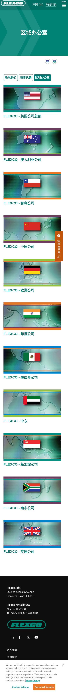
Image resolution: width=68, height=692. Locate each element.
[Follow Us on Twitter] (29, 637)
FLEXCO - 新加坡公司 (20, 464)
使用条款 (12, 657)
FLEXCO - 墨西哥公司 (20, 377)
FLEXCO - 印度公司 (18, 334)
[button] (33, 4)
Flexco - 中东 (15, 421)
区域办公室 (42, 77)
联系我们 (10, 77)
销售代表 (25, 77)
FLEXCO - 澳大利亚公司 (22, 160)
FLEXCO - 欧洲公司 (18, 290)
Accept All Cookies (44, 687)
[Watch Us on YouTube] (37, 637)
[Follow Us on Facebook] (21, 637)
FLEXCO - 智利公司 (18, 203)
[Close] (62, 665)
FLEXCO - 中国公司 (18, 247)
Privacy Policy (33, 680)
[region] (34, 676)
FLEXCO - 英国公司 (18, 552)
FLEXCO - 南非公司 (18, 508)
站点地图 (12, 650)
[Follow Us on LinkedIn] (13, 637)
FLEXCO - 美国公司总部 (22, 116)
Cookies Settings (20, 687)
